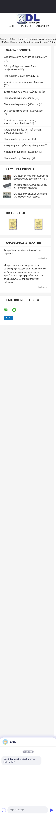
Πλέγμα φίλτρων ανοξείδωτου (21, 104)
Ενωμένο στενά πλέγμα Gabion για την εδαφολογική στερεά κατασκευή (30, 197)
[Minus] (52, 742)
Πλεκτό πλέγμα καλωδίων (19, 98)
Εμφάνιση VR (43, 26)
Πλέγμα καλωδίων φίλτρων (19, 75)
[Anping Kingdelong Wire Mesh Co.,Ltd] (28, 19)
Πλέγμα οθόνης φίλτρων (18, 139)
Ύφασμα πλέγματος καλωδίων (21, 151)
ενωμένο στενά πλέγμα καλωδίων (23, 82)
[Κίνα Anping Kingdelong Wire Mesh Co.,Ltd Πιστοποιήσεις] (13, 224)
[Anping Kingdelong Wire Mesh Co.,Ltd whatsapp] (16, 310)
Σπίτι (12, 26)
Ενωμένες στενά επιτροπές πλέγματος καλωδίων (20, 122)
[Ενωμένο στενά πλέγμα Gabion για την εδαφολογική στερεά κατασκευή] (7, 195)
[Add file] (4, 810)
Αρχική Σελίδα (7, 39)
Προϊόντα (25, 26)
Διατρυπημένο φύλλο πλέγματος (22, 91)
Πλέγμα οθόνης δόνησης (17, 158)
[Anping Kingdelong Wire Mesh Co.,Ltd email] (8, 310)
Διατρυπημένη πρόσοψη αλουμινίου (24, 145)
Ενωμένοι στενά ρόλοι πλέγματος (23, 110)
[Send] (51, 810)
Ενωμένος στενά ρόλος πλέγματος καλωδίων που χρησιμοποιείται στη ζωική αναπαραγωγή (31, 179)
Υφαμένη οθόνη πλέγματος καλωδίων (25, 57)
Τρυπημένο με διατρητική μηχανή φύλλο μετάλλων (23, 131)
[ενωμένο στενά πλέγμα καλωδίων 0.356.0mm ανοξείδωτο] (7, 186)
